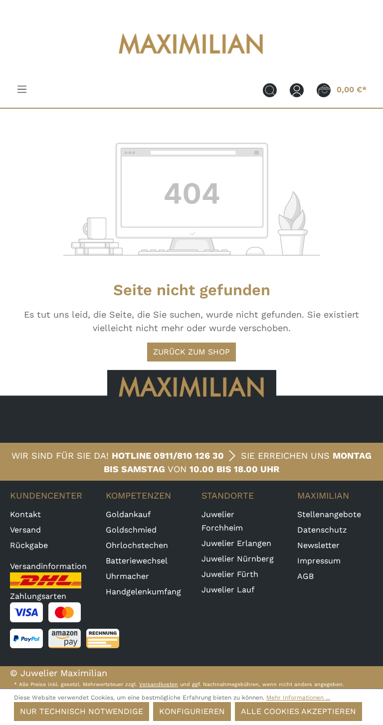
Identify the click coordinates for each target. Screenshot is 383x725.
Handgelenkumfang (143, 591)
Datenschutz (322, 530)
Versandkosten (158, 684)
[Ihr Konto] (296, 90)
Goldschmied (131, 530)
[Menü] (22, 89)
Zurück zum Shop (191, 352)
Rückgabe (29, 545)
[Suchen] (269, 90)
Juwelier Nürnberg (237, 558)
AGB (305, 576)
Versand (25, 530)
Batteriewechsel (137, 560)
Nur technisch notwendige (81, 711)
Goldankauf (128, 514)
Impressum (319, 560)
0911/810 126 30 (189, 455)
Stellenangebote (329, 514)
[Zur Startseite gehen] (191, 60)
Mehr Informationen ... (298, 697)
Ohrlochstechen (137, 545)
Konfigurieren (192, 711)
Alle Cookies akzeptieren (298, 711)
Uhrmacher (127, 576)
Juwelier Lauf (227, 589)
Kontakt (25, 514)
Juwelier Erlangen (236, 543)
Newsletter (318, 545)
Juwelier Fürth (229, 574)
